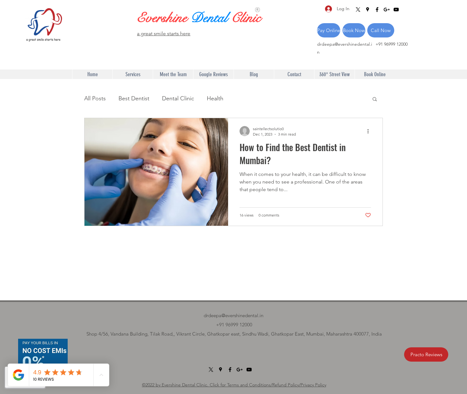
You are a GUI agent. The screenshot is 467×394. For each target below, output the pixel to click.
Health (215, 98)
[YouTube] (396, 9)
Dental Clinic (178, 98)
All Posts (95, 98)
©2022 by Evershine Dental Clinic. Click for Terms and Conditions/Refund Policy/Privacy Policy (234, 385)
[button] (375, 99)
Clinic (246, 18)
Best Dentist (133, 98)
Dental (211, 18)
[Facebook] (377, 9)
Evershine (164, 18)
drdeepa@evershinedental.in (233, 315)
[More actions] (370, 131)
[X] (358, 9)
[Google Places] (367, 9)
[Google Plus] (386, 9)
